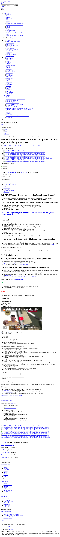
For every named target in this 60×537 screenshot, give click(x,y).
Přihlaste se (13, 403)
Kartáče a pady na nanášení (12, 49)
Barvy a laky (6, 13)
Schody (8, 31)
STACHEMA (9, 58)
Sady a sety (9, 52)
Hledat (2, 6)
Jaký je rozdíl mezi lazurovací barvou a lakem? (14, 516)
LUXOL (8, 83)
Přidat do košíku (5, 179)
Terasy (8, 21)
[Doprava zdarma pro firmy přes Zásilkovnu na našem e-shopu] (12, 395)
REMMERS (9, 60)
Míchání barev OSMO (11, 106)
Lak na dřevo (7, 500)
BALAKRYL (9, 70)
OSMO (8, 61)
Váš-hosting (11, 529)
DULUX (8, 86)
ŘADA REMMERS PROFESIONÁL (15, 104)
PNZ (7, 88)
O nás (7, 96)
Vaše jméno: (4, 372)
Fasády (8, 17)
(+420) (11, 172)
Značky (5, 57)
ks (16, 178)
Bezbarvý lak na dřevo (9, 506)
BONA (8, 79)
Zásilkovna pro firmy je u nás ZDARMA (15, 99)
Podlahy (8, 27)
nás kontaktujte (9, 392)
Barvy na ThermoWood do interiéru (14, 35)
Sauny (7, 34)
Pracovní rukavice (10, 46)
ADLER (8, 63)
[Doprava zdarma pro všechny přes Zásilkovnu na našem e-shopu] (10, 408)
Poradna (8, 110)
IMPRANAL (7, 469)
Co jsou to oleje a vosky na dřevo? (11, 514)
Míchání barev (9, 105)
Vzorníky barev (10, 56)
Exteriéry (8, 14)
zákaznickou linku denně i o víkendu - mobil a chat (24, 277)
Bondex (5, 473)
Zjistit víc (3, 124)
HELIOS (8, 91)
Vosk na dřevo (7, 505)
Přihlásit (2, 3)
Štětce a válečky (10, 44)
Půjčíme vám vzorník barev (12, 100)
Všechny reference (5, 459)
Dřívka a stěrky (10, 43)
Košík (2, 2)
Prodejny (8, 113)
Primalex (6, 475)
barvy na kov (13, 37)
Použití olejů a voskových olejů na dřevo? (13, 515)
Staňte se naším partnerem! (12, 103)
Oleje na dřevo (7, 502)
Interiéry (8, 26)
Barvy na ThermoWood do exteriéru (14, 25)
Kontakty (6, 486)
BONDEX (8, 69)
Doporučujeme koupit (9, 190)
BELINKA (9, 76)
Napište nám (9, 117)
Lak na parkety (7, 499)
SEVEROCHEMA (10, 71)
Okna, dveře (9, 18)
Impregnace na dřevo (8, 501)
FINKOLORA (9, 90)
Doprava (8, 97)
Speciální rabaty (4, 457)
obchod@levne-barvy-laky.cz (7, 445)
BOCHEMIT (9, 78)
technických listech (18, 279)
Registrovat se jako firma (6, 400)
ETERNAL (9, 82)
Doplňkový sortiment (11, 54)
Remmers (6, 468)
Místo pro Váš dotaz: (6, 377)
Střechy (8, 19)
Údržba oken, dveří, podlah (12, 45)
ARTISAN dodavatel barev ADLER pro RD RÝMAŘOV (20, 108)
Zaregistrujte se (7, 390)
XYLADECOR (10, 84)
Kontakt (8, 112)
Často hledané (4, 496)
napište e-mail (24, 172)
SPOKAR (8, 62)
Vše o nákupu (4, 10)
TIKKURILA (9, 75)
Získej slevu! (9, 114)
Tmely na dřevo (10, 48)
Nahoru (2, 520)
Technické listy (7, 491)
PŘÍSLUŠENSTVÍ (8, 40)
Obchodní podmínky (8, 490)
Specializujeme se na (5, 464)
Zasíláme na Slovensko (9, 489)
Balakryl (5, 476)
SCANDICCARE (10, 65)
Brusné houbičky (10, 50)
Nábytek (8, 28)
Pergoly (8, 22)
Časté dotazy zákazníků (6, 511)
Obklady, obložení (10, 30)
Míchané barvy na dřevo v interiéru (14, 32)
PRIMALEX (9, 73)
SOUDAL (8, 74)
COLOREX (9, 66)
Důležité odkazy (4, 481)
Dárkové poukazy (10, 101)
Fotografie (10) (7, 188)
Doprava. (52, 244)
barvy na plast (21, 37)
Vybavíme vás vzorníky (9, 263)
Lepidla (8, 53)
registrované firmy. (24, 264)
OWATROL (9, 93)
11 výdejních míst (5, 452)
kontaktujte (8, 275)
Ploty (7, 15)
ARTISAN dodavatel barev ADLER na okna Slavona (18, 109)
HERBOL (8, 67)
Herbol (5, 472)
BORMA (8, 87)
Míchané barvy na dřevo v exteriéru (14, 23)
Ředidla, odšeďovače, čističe (13, 41)
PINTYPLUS (9, 92)
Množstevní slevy (5, 454)
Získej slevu (6, 192)
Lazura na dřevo (7, 504)
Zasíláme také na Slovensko (10, 184)
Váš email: (4, 374)
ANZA (8, 80)
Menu (2, 8)
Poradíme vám (4, 450)
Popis (5, 186)
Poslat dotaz (6, 189)
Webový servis (11, 526)
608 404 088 (17, 116)
